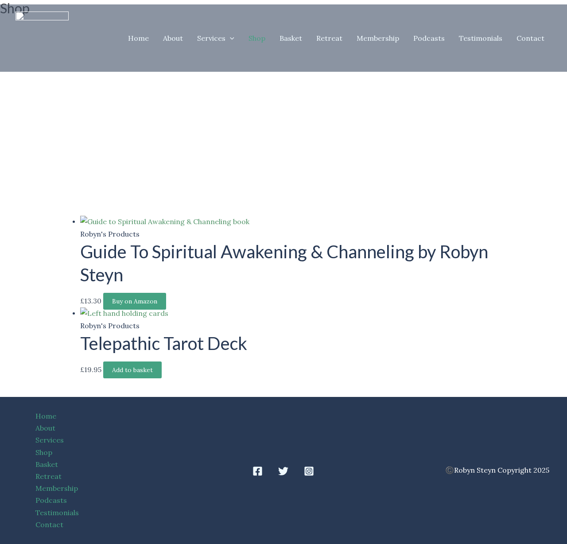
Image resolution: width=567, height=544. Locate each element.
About (173, 38)
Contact (530, 38)
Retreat (329, 38)
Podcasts (429, 38)
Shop (257, 38)
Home (138, 38)
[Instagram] (309, 471)
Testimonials (480, 38)
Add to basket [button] (132, 370)
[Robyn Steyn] (42, 37)
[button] (229, 38)
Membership (378, 38)
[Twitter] (283, 471)
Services (211, 38)
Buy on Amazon (134, 301)
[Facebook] (257, 471)
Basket (291, 38)
